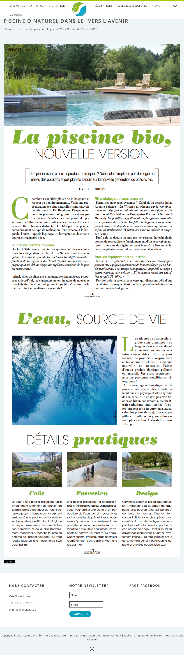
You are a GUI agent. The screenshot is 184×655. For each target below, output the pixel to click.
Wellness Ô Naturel (132, 5)
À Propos (37, 5)
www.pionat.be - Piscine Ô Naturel (45, 635)
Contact (16, 14)
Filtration (57, 5)
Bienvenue (17, 5)
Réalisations (103, 5)
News (156, 5)
